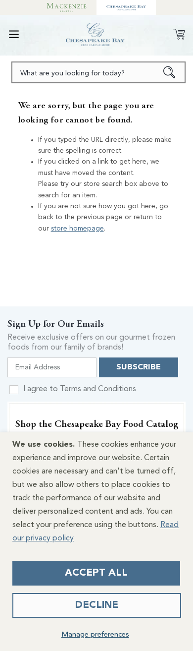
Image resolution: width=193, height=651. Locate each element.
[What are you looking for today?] (169, 72)
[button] (13, 34)
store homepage (77, 228)
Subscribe (138, 367)
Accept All (96, 573)
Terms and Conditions (98, 389)
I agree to (79, 389)
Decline (96, 605)
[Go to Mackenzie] (66, 7)
